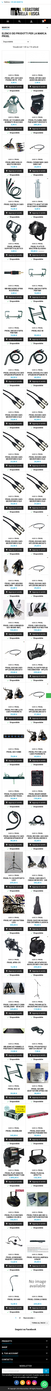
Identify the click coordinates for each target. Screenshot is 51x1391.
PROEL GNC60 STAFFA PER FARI (14, 332)
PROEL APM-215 (14, 962)
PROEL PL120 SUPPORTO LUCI (13, 879)
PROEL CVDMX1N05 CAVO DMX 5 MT (37, 163)
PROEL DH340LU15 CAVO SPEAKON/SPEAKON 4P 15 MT (13, 838)
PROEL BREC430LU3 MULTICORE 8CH (13, 163)
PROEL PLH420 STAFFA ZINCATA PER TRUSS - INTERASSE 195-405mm (14, 796)
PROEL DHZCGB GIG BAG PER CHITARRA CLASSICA (37, 921)
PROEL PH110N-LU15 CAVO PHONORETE (14, 711)
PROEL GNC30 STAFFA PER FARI (37, 290)
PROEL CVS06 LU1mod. (37, 1299)
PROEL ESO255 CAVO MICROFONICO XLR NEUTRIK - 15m (37, 501)
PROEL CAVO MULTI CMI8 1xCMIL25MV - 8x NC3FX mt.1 (13, 1007)
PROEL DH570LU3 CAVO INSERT (14, 205)
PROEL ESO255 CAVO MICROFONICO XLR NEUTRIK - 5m (13, 543)
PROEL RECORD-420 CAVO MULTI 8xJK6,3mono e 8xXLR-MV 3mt (37, 838)
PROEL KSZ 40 (37, 331)
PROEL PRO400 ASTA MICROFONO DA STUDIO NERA (37, 1007)
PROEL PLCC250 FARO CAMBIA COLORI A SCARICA (14, 1217)
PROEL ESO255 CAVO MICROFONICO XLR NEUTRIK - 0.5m (13, 417)
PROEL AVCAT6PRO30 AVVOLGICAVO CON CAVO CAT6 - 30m (37, 964)
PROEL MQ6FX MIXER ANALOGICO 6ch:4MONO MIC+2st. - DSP (37, 796)
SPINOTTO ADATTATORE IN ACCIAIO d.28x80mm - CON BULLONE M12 (37, 206)
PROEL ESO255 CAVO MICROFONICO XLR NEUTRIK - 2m (37, 459)
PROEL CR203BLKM (14, 1131)
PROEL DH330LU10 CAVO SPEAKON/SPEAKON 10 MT (13, 375)
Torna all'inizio (40, 1323)
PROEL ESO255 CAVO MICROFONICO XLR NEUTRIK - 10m (13, 501)
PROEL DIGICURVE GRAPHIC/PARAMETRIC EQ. (37, 1133)
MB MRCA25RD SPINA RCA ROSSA (14, 290)
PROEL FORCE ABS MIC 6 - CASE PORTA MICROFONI (37, 1216)
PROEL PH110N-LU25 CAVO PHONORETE (37, 753)
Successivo (29, 1318)
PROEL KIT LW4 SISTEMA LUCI (13, 921)
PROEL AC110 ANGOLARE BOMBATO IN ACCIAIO (13, 121)
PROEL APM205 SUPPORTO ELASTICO (14, 248)
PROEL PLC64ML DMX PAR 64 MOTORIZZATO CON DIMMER (37, 122)
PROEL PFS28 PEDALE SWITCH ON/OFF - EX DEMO (37, 1049)
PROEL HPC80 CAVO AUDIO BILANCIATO (37, 79)
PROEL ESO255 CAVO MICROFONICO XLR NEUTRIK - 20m (37, 417)
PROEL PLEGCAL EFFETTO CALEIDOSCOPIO (37, 1175)
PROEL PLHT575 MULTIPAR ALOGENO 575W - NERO (37, 248)
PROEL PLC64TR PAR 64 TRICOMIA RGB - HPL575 (37, 669)
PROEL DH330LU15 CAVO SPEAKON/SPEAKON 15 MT (37, 375)
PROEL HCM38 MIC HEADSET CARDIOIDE (14, 1258)
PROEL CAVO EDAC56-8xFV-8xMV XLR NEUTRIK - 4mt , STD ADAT (37, 627)
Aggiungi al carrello (14, 87)
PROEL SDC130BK (13, 752)
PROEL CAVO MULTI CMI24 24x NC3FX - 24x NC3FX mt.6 (37, 880)
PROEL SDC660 (14, 1299)
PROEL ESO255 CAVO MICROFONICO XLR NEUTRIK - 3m (13, 459)
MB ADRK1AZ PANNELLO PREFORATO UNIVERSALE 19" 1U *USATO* (13, 1049)
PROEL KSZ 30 (14, 1089)
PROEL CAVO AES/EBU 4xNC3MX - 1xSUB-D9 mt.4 (14, 585)
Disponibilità (16, 41)
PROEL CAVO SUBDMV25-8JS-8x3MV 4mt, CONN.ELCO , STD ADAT (13, 627)
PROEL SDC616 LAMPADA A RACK (37, 1258)
